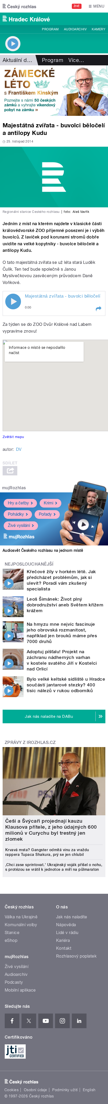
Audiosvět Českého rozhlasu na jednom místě (43, 550)
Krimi (48, 502)
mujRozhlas (14, 487)
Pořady (45, 514)
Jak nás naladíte (71, 916)
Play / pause (13, 301)
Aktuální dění (18, 60)
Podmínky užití (65, 1090)
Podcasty (14, 982)
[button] (98, 309)
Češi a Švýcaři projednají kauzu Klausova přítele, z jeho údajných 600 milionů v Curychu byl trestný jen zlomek (51, 830)
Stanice (12, 932)
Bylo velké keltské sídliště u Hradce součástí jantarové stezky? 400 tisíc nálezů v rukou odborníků (66, 684)
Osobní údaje (35, 1090)
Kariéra (63, 940)
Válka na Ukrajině (21, 916)
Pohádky (16, 514)
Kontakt (63, 948)
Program (50, 29)
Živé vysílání (19, 525)
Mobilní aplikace (20, 990)
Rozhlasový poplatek (76, 956)
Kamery (98, 29)
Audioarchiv (75, 29)
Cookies (11, 1090)
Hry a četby (18, 502)
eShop (11, 940)
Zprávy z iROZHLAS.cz (30, 742)
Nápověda (66, 924)
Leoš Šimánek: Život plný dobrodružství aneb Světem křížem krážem (65, 604)
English (89, 1090)
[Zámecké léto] (54, 90)
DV (19, 449)
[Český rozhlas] (19, 6)
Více (76, 60)
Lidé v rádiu (67, 932)
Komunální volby (21, 924)
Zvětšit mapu (13, 437)
